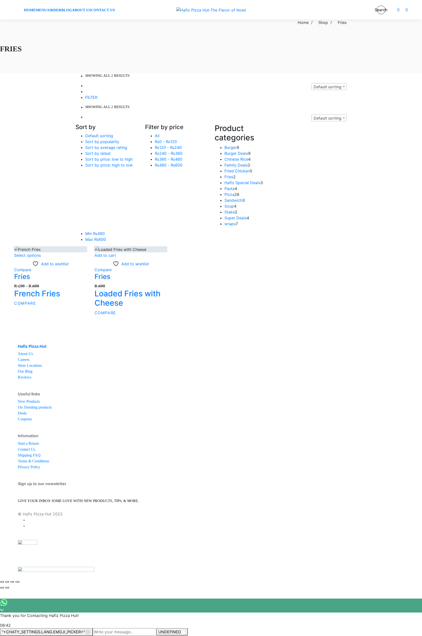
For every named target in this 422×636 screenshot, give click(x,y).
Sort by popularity (102, 141)
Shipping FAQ (29, 455)
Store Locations (30, 365)
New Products (29, 401)
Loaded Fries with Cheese (127, 298)
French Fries (37, 293)
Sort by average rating (106, 147)
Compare (22, 269)
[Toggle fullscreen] (7, 581)
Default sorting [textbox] (327, 86)
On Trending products (35, 407)
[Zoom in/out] (2, 581)
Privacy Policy (29, 467)
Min (95, 233)
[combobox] (329, 86)
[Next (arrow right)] (7, 587)
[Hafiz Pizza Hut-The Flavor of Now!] (211, 10)
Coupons (25, 419)
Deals (22, 413)
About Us (25, 354)
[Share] (12, 581)
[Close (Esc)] (17, 581)
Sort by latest (98, 153)
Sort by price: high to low (109, 165)
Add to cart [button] (105, 255)
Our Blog (25, 371)
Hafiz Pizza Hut (32, 346)
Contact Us (26, 449)
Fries (22, 276)
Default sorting (99, 135)
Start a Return (28, 443)
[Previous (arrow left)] (2, 587)
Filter (91, 97)
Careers (24, 359)
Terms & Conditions (33, 461)
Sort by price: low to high (109, 159)
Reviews (24, 377)
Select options (27, 255)
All (157, 135)
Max (95, 239)
